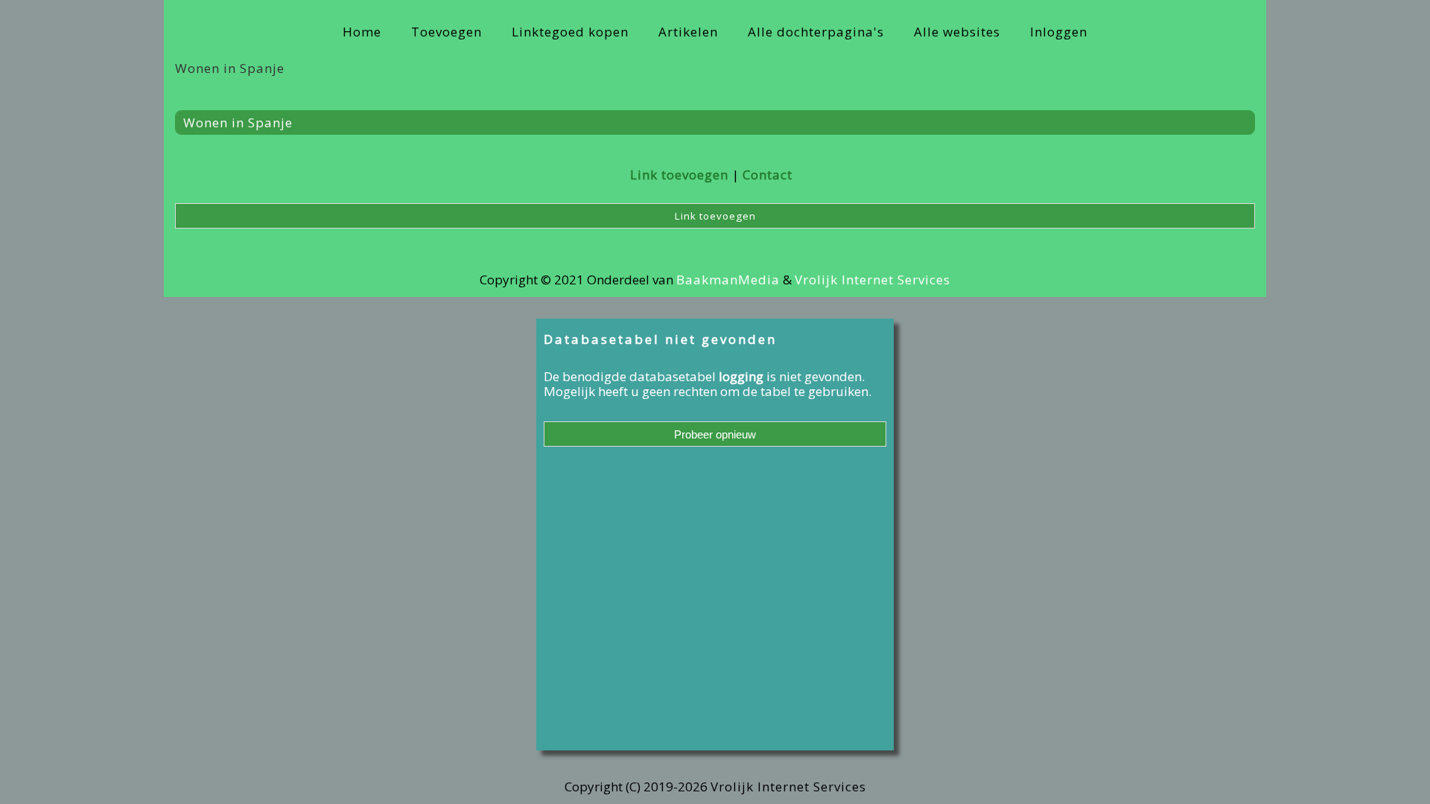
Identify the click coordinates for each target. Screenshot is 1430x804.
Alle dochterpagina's (816, 31)
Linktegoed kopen (570, 31)
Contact (767, 174)
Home (362, 31)
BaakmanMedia (728, 279)
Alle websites (957, 31)
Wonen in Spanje (238, 122)
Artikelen (688, 31)
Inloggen (1058, 31)
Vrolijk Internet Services (872, 279)
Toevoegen (446, 31)
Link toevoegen (679, 174)
